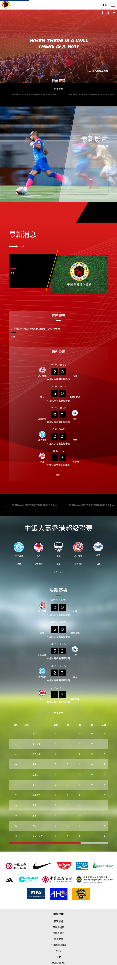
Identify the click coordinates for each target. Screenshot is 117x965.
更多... (13, 372)
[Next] (110, 99)
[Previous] (6, 99)
